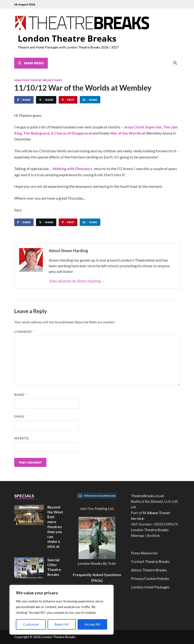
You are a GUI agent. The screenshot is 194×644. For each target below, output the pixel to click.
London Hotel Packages (150, 587)
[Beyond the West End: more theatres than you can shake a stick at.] (29, 507)
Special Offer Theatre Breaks (54, 567)
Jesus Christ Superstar (143, 127)
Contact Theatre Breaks (150, 561)
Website (21, 438)
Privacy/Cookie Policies (150, 578)
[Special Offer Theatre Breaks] (29, 560)
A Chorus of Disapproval (71, 133)
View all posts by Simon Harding (77, 281)
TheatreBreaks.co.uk (147, 495)
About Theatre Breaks (149, 570)
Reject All (61, 624)
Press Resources (144, 553)
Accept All (92, 624)
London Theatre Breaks (67, 38)
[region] (61, 610)
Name (20, 395)
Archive (153, 535)
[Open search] (175, 63)
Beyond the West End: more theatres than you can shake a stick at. (55, 526)
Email (20, 416)
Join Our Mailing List (97, 508)
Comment (24, 332)
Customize (31, 624)
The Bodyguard (36, 133)
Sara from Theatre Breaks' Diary (38, 80)
